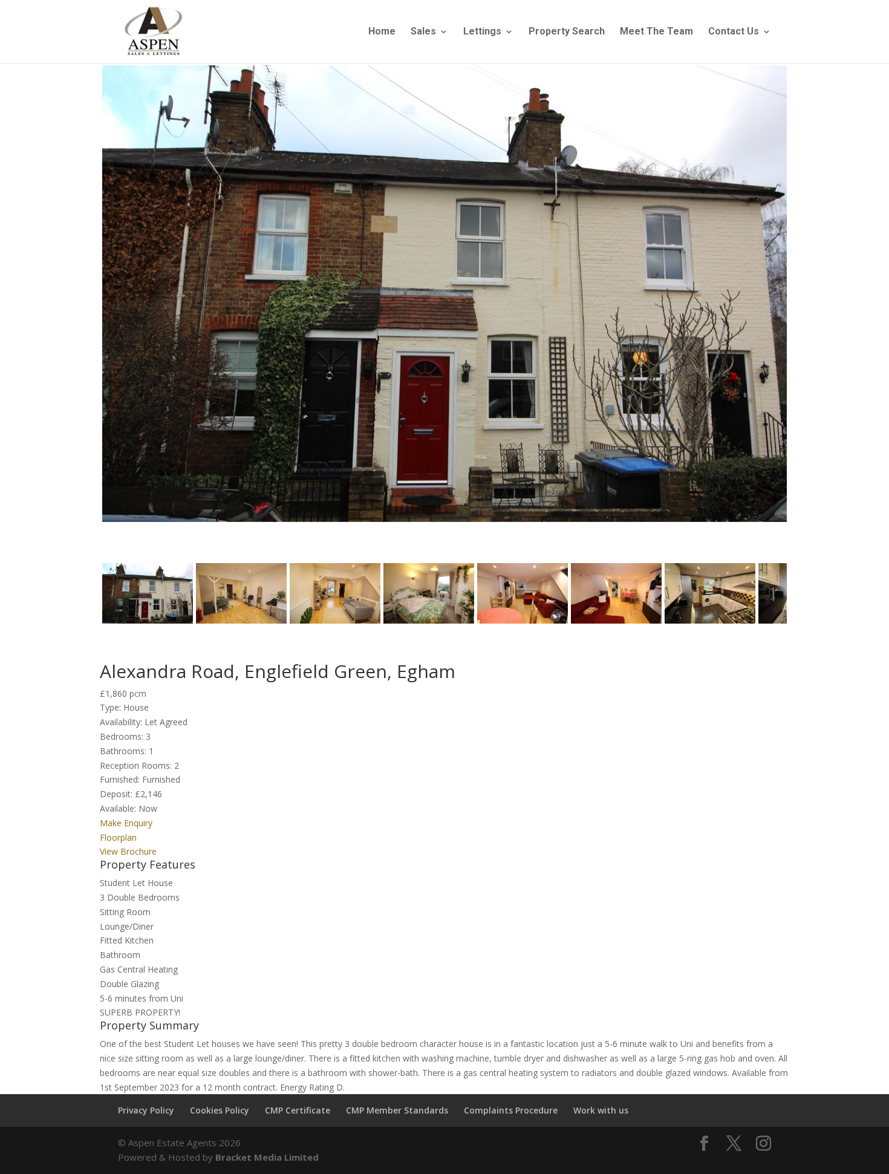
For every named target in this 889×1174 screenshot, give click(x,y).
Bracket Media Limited (267, 1157)
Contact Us (733, 32)
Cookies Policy (219, 1110)
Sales (423, 32)
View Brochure (128, 851)
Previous (84, 304)
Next (807, 304)
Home (382, 32)
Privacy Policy (146, 1110)
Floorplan (118, 837)
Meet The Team (656, 32)
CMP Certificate (297, 1110)
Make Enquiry (126, 823)
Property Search (567, 32)
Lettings (482, 32)
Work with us (600, 1110)
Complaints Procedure (511, 1110)
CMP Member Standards (397, 1110)
